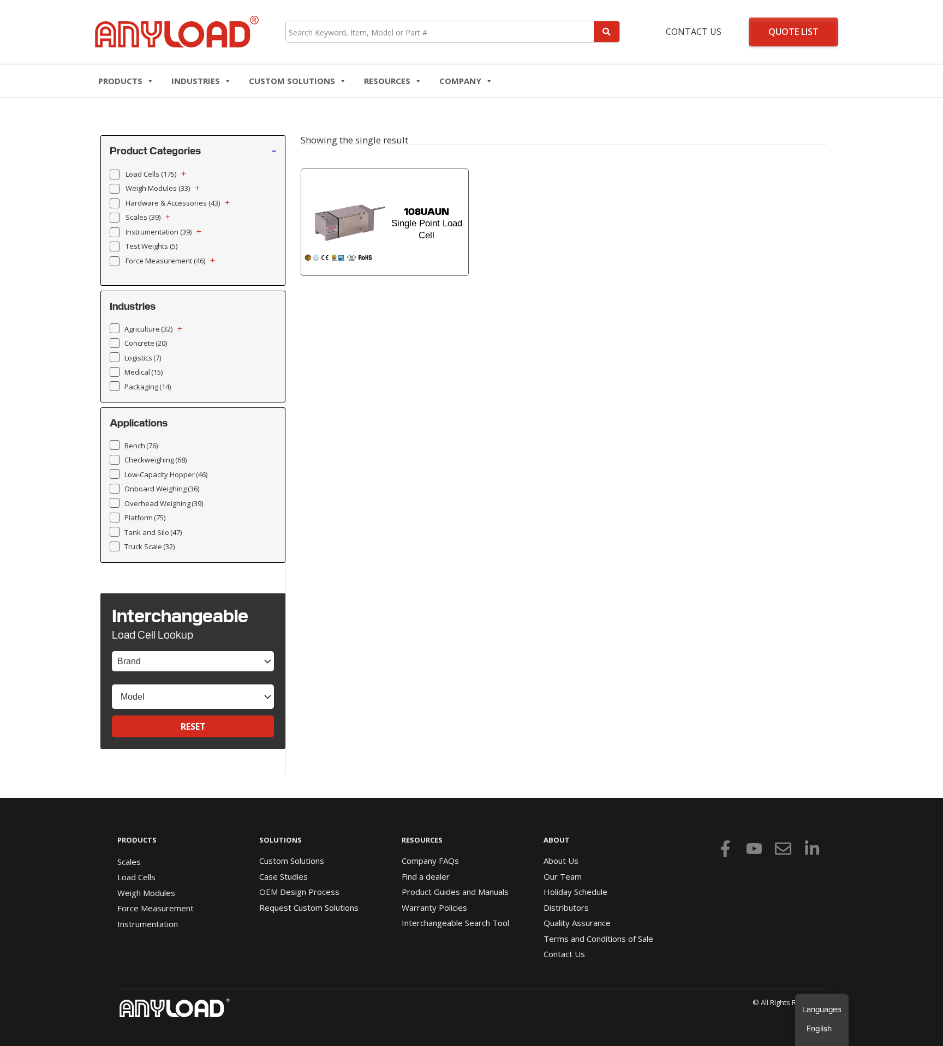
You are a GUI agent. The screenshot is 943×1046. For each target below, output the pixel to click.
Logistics (142, 358)
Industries (195, 80)
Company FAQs (430, 860)
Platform (144, 517)
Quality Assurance (577, 922)
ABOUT (557, 840)
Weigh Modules (158, 188)
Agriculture (148, 329)
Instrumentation (159, 232)
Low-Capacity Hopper (165, 474)
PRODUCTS (137, 840)
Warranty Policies (434, 907)
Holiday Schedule (575, 891)
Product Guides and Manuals (455, 891)
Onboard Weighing (161, 488)
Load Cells (151, 174)
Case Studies (283, 876)
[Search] (606, 31)
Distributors (566, 907)
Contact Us (693, 32)
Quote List (793, 32)
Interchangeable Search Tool (455, 922)
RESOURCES (387, 80)
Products (120, 80)
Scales (143, 217)
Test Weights (151, 246)
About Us (561, 860)
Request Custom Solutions (309, 907)
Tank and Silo (153, 532)
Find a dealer (426, 876)
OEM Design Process (299, 891)
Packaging (147, 386)
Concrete (145, 343)
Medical (143, 372)
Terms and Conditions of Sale (598, 938)
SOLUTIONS (280, 840)
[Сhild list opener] (183, 173)
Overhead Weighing (163, 503)
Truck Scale (149, 546)
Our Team (563, 876)
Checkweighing (155, 460)
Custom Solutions (292, 80)
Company (460, 80)
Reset (193, 726)
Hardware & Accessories (173, 203)
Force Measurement (165, 261)
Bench (141, 445)
